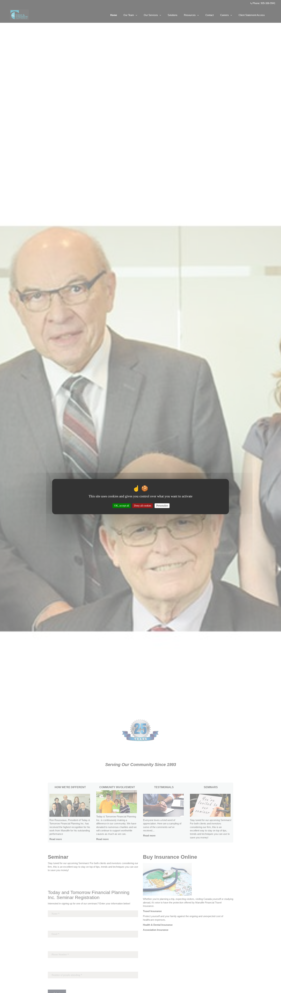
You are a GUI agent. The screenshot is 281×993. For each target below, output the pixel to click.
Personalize (162, 505)
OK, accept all (121, 505)
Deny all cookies (142, 505)
